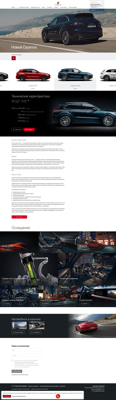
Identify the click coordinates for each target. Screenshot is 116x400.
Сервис (43, 7)
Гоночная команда (73, 7)
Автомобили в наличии (24, 7)
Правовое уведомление (33, 386)
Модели (13, 7)
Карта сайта (62, 386)
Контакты (56, 7)
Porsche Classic (63, 7)
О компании (49, 7)
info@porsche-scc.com (99, 391)
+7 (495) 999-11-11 (94, 7)
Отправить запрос (17, 371)
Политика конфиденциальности (19, 396)
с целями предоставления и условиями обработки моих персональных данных (25, 362)
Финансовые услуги (35, 7)
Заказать (33, 88)
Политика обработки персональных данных (49, 386)
